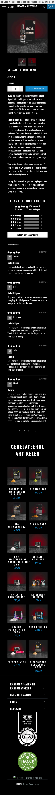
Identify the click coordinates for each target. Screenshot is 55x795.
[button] (16, 216)
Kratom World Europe (31, 783)
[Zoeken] (44, 6)
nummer (10, 83)
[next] (45, 33)
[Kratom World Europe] (27, 6)
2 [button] (24, 431)
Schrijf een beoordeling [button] (27, 234)
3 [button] (28, 431)
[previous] (10, 33)
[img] (13, 252)
